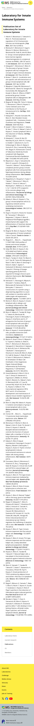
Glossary (5, 683)
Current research (10, 640)
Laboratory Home (11, 636)
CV (6, 648)
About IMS (5, 668)
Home (3, 7)
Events (4, 690)
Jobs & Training (7, 693)
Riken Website (10, 720)
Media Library (6, 679)
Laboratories (6, 672)
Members (8, 652)
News (4, 686)
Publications (9, 644)
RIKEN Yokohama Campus (13, 723)
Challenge (5, 675)
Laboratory (9, 7)
